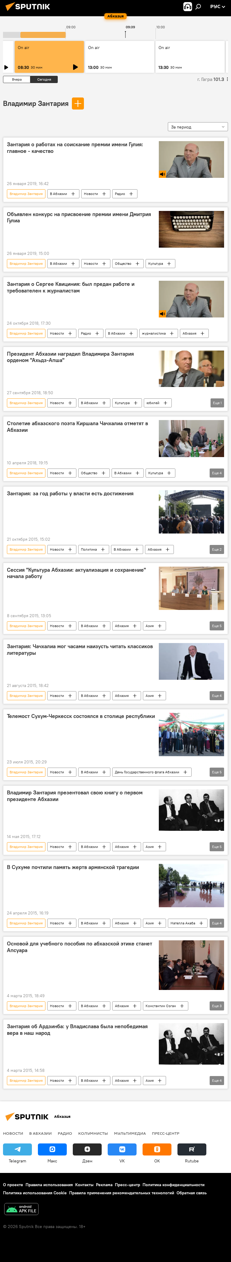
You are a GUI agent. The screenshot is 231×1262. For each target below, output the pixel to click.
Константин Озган (161, 1006)
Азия (150, 625)
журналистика (154, 333)
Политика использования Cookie (35, 1192)
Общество (123, 263)
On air (23, 47)
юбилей (152, 403)
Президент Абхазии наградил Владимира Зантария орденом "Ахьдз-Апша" (70, 357)
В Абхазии (58, 193)
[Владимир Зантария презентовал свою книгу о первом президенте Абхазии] (191, 810)
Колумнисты (93, 1133)
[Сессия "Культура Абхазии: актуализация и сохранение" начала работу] (191, 588)
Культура (155, 263)
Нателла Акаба (183, 923)
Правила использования (49, 1184)
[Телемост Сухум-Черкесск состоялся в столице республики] (191, 734)
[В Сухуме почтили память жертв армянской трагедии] (191, 886)
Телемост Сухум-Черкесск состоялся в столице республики (81, 716)
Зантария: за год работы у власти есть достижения (70, 493)
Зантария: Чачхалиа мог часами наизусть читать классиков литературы (80, 649)
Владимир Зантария (36, 103)
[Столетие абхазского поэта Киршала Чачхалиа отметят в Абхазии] (191, 438)
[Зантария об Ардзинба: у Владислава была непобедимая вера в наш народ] (191, 1043)
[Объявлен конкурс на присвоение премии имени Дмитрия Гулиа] (191, 229)
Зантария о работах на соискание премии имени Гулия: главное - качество (75, 147)
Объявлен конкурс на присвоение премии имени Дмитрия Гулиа (79, 217)
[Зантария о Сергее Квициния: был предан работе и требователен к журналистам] (191, 299)
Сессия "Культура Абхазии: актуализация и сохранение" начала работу (76, 573)
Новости (91, 193)
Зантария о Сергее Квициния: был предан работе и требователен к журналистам (70, 287)
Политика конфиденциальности (174, 1184)
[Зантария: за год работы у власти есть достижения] (191, 512)
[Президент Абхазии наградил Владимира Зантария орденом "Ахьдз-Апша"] (191, 369)
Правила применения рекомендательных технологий (121, 1192)
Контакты (84, 1184)
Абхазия (189, 333)
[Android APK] (21, 1210)
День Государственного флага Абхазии (147, 772)
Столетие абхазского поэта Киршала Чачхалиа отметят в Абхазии (77, 426)
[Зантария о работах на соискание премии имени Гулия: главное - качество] (191, 159)
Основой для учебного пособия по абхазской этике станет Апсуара (79, 947)
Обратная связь (192, 1192)
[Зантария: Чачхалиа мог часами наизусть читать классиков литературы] (191, 661)
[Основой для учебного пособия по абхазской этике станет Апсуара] (191, 965)
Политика (89, 549)
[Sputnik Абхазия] (29, 11)
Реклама (104, 1184)
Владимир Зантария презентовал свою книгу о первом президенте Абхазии (75, 796)
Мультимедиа (130, 1133)
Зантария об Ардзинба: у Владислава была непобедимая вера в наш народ (77, 1029)
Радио (120, 193)
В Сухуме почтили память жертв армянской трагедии (73, 867)
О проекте (13, 1184)
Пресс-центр (165, 1133)
